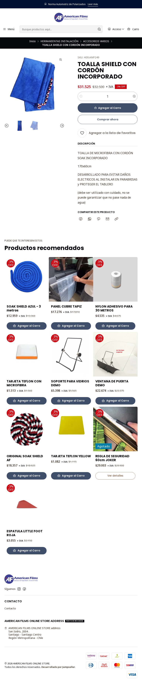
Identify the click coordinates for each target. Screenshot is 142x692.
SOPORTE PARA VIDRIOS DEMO (70, 383)
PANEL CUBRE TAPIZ (66, 306)
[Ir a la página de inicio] (71, 17)
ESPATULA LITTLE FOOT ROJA (25, 533)
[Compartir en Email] (107, 219)
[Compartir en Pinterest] (98, 219)
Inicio (32, 41)
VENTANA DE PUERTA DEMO (111, 383)
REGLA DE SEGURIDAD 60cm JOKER (112, 458)
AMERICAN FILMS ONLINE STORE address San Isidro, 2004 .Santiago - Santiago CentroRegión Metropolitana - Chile (34, 633)
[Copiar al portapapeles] (116, 219)
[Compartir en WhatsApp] (90, 219)
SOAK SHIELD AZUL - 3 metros (24, 308)
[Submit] (99, 29)
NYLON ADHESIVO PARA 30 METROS (114, 308)
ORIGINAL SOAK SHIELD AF (25, 458)
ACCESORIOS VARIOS (96, 41)
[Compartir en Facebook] (81, 219)
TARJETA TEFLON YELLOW (71, 456)
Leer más (93, 4)
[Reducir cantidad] (81, 96)
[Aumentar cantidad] (134, 96)
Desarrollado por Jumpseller (58, 667)
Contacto (10, 608)
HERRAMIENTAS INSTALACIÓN (59, 41)
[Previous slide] (7, 126)
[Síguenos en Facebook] (24, 589)
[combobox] (61, 29)
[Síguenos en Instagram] (19, 589)
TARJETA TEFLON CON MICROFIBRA (24, 383)
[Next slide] (61, 126)
